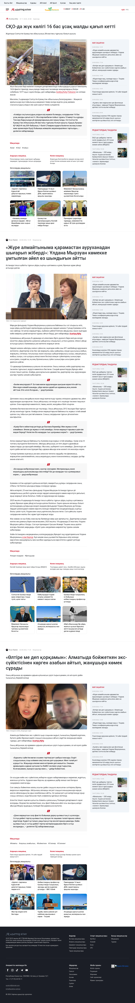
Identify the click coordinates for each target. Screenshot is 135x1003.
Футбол (93, 939)
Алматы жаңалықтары (77, 942)
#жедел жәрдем (16, 556)
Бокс (92, 945)
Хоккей (92, 942)
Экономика (73, 974)
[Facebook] (7, 970)
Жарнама (93, 974)
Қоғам (63, 3)
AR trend (43, 3)
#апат (12, 148)
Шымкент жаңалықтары (77, 945)
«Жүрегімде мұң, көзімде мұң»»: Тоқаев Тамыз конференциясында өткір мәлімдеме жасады (108, 81)
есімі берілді (27, 537)
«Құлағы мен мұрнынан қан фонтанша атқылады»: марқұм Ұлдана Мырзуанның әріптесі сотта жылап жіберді (108, 105)
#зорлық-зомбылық (27, 843)
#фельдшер (29, 556)
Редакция (93, 971)
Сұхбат (71, 983)
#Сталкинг (61, 843)
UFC (91, 948)
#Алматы (13, 843)
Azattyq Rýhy (13, 19)
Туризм (113, 942)
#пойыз (25, 148)
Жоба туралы (95, 968)
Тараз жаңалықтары (76, 951)
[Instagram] (12, 970)
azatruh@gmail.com (13, 985)
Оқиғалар (36, 19)
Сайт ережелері (95, 977)
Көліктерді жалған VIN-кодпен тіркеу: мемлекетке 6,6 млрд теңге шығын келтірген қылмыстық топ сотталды (107, 118)
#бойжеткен (42, 843)
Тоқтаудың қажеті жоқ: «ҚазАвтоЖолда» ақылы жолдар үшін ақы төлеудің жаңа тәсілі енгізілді (67, 568)
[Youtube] (27, 970)
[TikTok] (17, 970)
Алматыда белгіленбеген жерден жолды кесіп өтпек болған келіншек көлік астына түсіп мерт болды (67, 161)
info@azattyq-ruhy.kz (13, 989)
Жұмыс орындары (96, 980)
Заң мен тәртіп (75, 3)
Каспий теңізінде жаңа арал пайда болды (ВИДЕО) (28, 567)
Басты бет (8, 3)
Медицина (115, 939)
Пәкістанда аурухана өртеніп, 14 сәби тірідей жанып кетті (109, 93)
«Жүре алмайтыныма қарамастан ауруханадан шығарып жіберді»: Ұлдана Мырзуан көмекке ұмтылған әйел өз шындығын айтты (108, 53)
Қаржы (33, 3)
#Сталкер (52, 843)
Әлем (71, 986)
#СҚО (18, 148)
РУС (127, 10)
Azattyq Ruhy (61, 92)
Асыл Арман (13, 240)
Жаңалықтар (21, 3)
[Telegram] (22, 970)
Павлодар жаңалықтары (78, 948)
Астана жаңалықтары (77, 939)
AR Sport (53, 3)
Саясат (71, 971)
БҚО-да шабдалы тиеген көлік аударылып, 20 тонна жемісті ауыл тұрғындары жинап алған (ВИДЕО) (103, 141)
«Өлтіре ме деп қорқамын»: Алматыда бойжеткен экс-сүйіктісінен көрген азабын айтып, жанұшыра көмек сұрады (109, 68)
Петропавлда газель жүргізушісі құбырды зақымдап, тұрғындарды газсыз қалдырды (25, 160)
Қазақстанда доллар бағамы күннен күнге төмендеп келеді (65, 856)
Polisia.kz (72, 92)
